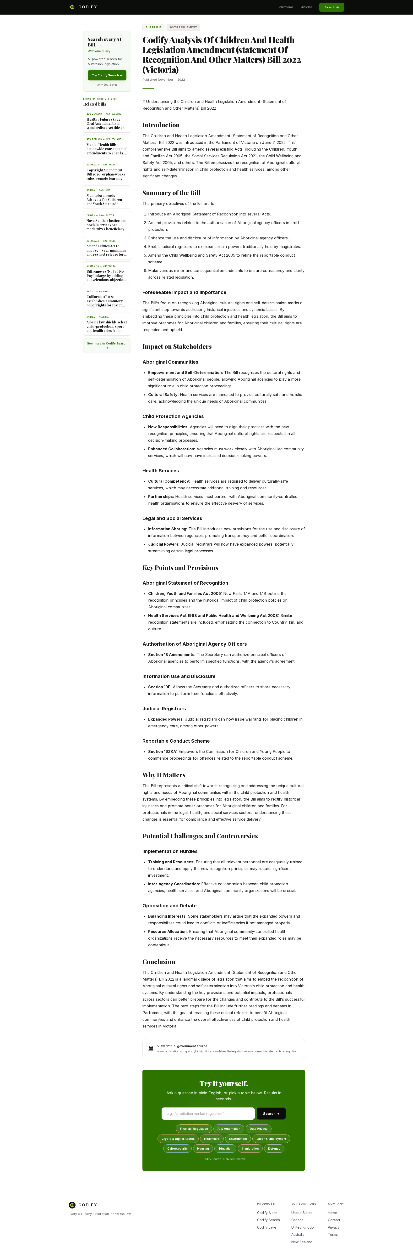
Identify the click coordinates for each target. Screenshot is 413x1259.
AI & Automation (228, 1128)
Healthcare (212, 1138)
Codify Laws (267, 1227)
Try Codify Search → (107, 75)
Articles (307, 7)
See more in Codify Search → (107, 346)
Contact (334, 1220)
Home (332, 1213)
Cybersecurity (177, 1148)
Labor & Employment (271, 1138)
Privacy (334, 1227)
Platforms (286, 7)
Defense (274, 1148)
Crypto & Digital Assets (178, 1138)
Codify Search (268, 1220)
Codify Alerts (267, 1213)
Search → (271, 1114)
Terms (333, 1234)
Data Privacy (258, 1128)
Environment (238, 1138)
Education (225, 1148)
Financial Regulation (194, 1128)
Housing (203, 1148)
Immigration (250, 1148)
